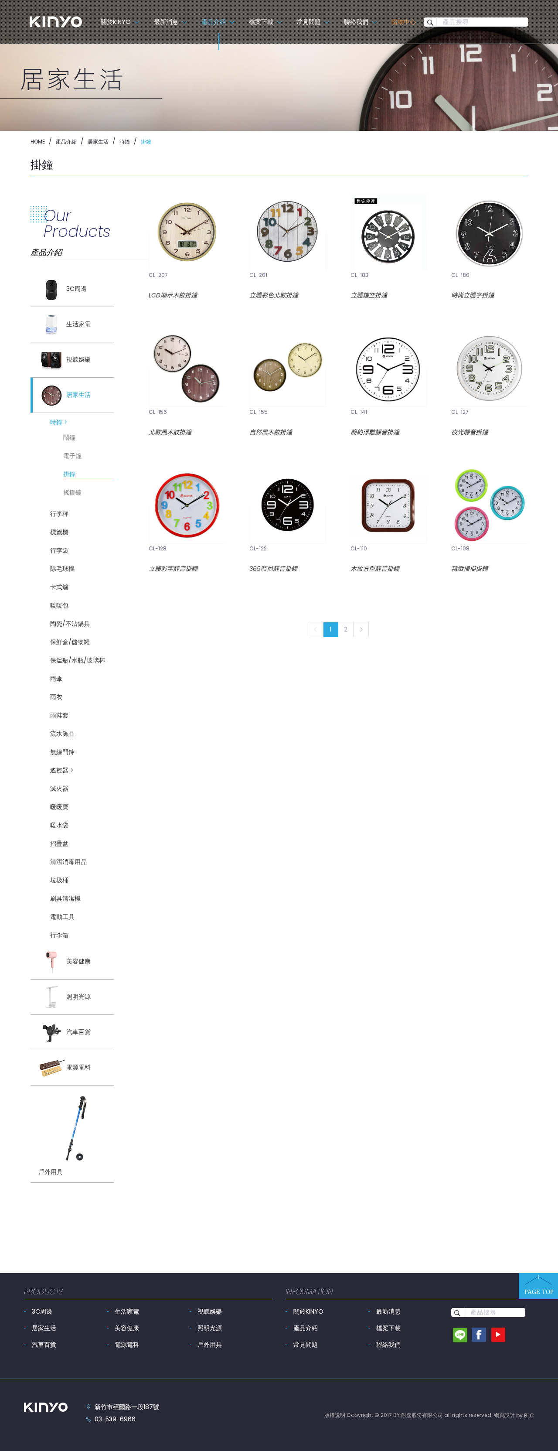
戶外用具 (209, 1344)
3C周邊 (42, 1311)
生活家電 (127, 1311)
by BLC (525, 1415)
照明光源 (209, 1328)
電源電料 (127, 1344)
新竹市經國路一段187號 (127, 1407)
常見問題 (305, 1344)
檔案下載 (388, 1328)
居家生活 (98, 141)
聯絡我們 (388, 1344)
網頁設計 (504, 1415)
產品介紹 (66, 141)
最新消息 (388, 1311)
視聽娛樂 (209, 1311)
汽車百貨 (44, 1344)
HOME (38, 141)
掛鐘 (146, 141)
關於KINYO (308, 1311)
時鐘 (124, 141)
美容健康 (127, 1328)
